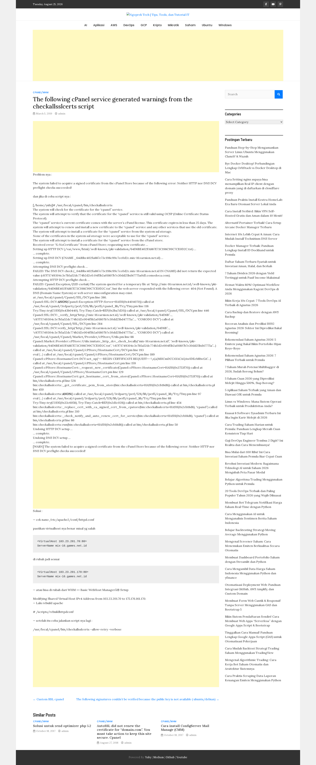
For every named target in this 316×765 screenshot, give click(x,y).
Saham (190, 25)
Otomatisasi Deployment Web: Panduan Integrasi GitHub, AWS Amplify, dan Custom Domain (253, 589)
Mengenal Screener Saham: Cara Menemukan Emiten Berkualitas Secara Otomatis (252, 546)
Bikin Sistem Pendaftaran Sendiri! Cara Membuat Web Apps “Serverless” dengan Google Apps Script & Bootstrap (253, 621)
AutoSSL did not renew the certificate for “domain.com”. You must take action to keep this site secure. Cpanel (124, 731)
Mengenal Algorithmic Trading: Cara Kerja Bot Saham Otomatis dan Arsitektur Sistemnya (250, 664)
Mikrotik (173, 25)
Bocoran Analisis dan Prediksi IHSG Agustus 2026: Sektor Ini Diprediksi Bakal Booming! (253, 328)
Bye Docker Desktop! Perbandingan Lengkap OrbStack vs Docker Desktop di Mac (253, 168)
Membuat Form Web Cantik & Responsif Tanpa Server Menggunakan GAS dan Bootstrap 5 (253, 605)
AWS (114, 25)
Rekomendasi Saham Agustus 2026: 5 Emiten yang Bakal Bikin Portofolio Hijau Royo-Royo (253, 344)
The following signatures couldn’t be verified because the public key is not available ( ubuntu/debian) (147, 699)
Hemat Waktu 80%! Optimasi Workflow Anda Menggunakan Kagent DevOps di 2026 (252, 289)
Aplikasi (98, 25)
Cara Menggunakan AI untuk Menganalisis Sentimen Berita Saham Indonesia (251, 518)
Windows (225, 25)
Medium (158, 757)
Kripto (157, 25)
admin (61, 113)
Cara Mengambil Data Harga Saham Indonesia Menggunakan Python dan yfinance (250, 573)
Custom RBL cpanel (48, 699)
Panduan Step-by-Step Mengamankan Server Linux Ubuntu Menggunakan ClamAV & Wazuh (251, 152)
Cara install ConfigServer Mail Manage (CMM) (185, 728)
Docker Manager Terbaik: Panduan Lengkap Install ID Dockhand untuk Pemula (249, 250)
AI (85, 25)
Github (170, 757)
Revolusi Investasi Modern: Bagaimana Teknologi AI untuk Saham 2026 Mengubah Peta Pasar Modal (252, 468)
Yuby (148, 757)
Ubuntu (207, 25)
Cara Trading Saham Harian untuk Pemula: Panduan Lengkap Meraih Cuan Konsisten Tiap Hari (252, 429)
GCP (144, 25)
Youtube (181, 757)
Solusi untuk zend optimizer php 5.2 (62, 726)
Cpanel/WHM (40, 92)
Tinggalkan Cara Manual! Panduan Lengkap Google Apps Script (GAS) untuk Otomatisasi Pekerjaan (253, 637)
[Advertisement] (158, 55)
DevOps (128, 25)
